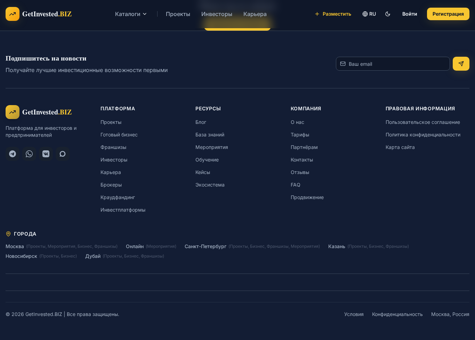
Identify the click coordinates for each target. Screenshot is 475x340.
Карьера (255, 13)
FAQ (295, 185)
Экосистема (210, 185)
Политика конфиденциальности (423, 134)
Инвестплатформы (122, 210)
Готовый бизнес (119, 134)
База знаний (209, 134)
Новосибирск (21, 256)
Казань (336, 246)
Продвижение (307, 197)
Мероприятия (211, 147)
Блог (200, 122)
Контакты (302, 160)
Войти (409, 14)
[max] (63, 154)
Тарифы (300, 134)
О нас (297, 122)
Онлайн (135, 246)
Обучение (207, 160)
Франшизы (113, 147)
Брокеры (111, 185)
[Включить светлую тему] (387, 14)
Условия (354, 314)
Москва (15, 246)
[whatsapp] (29, 154)
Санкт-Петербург (205, 246)
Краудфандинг (117, 197)
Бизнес (85, 246)
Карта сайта (400, 147)
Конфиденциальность (397, 314)
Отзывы (300, 172)
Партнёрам (304, 147)
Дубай (92, 256)
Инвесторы (216, 13)
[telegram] (12, 154)
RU (372, 14)
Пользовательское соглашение (423, 122)
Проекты (178, 13)
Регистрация (448, 14)
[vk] (46, 154)
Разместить (337, 14)
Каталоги (127, 13)
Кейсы (202, 172)
